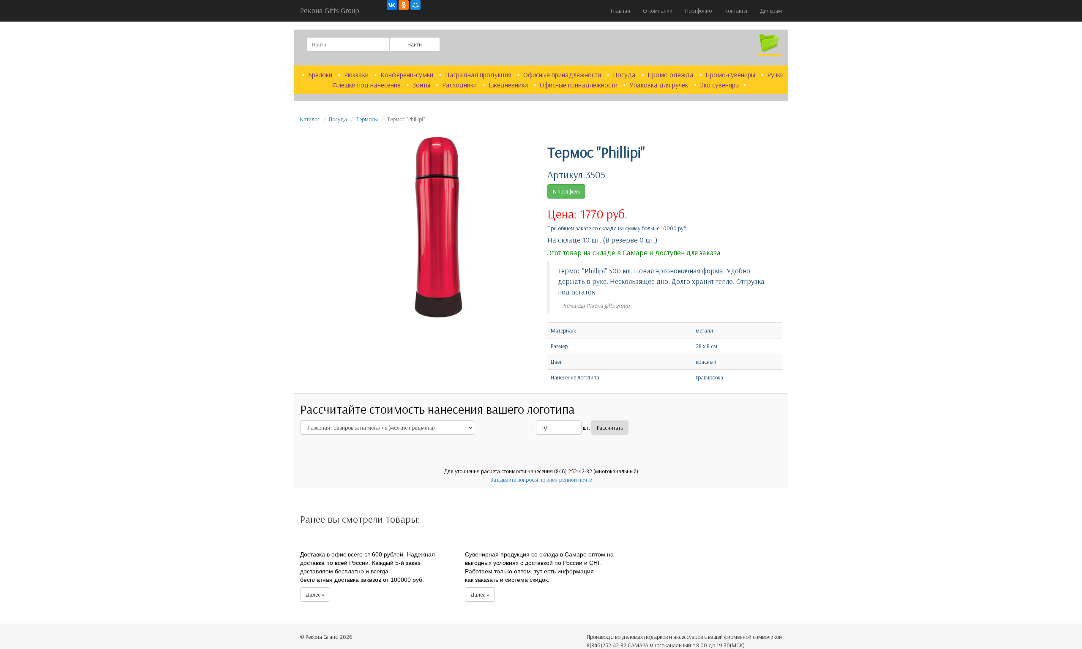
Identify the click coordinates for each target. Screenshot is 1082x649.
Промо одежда (671, 74)
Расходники (460, 84)
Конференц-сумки (407, 74)
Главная (620, 10)
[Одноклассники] (404, 5)
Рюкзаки (357, 74)
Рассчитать (610, 427)
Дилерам (771, 10)
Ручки (775, 74)
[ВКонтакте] (392, 5)
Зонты (422, 84)
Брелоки (321, 74)
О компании (657, 10)
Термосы (367, 119)
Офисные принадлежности (563, 74)
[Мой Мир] (415, 5)
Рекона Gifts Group (329, 10)
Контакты (735, 10)
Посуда (625, 74)
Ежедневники (509, 84)
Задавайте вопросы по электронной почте (541, 479)
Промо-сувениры (731, 74)
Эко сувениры (720, 84)
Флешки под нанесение (367, 84)
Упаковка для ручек (659, 84)
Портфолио (698, 10)
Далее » (315, 594)
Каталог (310, 119)
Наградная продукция (479, 74)
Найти (414, 44)
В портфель (566, 191)
